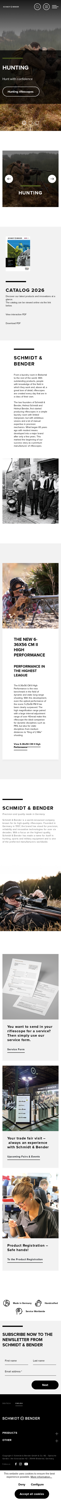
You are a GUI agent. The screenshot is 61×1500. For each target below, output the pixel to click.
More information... (41, 1476)
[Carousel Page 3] (37, 123)
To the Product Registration (25, 1259)
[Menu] (55, 7)
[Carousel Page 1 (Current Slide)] (24, 123)
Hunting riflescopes (21, 91)
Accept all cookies (32, 1494)
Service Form (16, 1049)
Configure (37, 1484)
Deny (21, 1484)
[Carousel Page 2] (30, 123)
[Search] (37, 6)
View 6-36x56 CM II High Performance (27, 745)
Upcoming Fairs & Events (23, 1156)
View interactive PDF (16, 314)
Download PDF (13, 323)
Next (45, 1385)
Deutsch (6, 1403)
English (19, 1403)
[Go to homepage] (11, 6)
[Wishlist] (46, 6)
